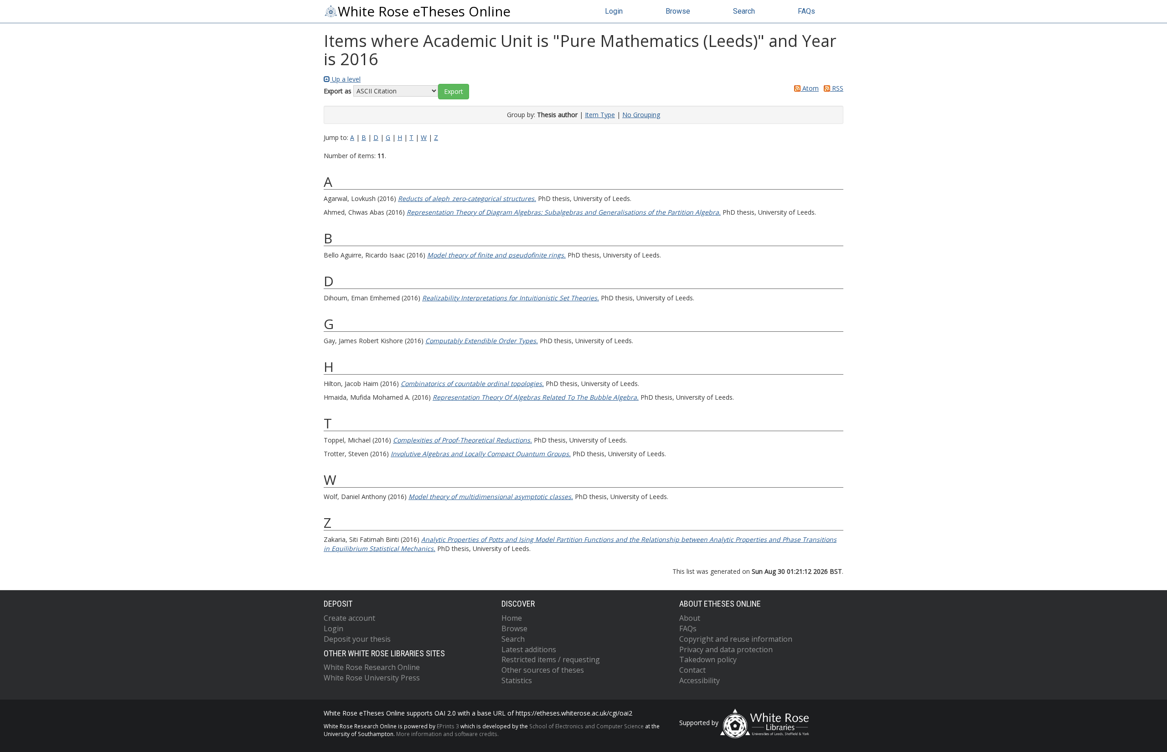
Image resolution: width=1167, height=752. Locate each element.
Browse (678, 11)
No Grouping (641, 114)
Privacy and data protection (726, 649)
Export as (337, 91)
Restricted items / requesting (550, 659)
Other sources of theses (542, 670)
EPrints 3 (448, 726)
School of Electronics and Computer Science (586, 726)
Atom (809, 88)
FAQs (806, 11)
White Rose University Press (372, 678)
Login (614, 11)
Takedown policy (708, 659)
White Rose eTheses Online (424, 11)
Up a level (345, 79)
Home (511, 618)
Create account (349, 618)
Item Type (600, 114)
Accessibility (699, 680)
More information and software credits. (447, 733)
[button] (453, 91)
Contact (692, 670)
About (689, 618)
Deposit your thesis (357, 639)
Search (744, 11)
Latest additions (528, 649)
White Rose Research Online (372, 667)
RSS (836, 88)
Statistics (516, 680)
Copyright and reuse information (735, 639)
